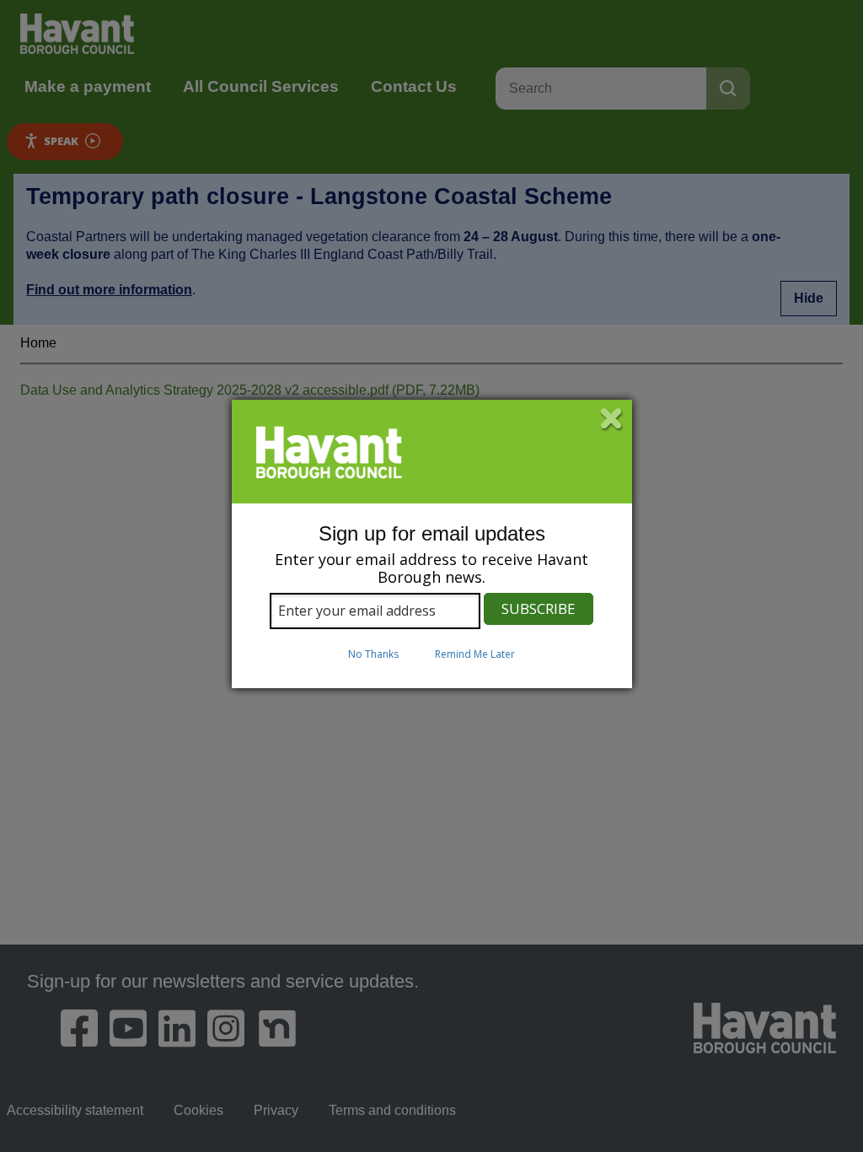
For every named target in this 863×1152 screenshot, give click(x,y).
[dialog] (432, 544)
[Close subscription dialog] (612, 420)
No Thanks (373, 654)
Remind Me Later (475, 654)
